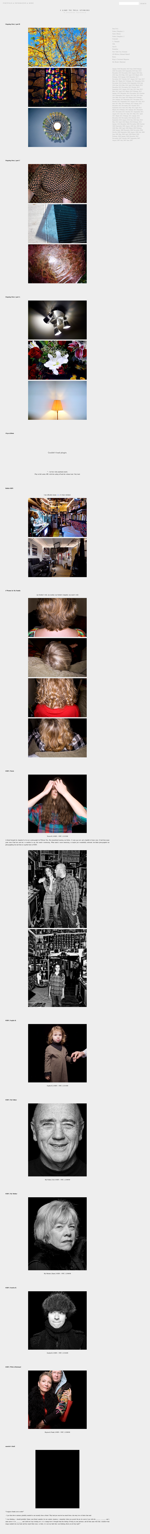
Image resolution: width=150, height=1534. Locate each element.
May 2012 (132, 108)
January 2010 (116, 124)
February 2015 (137, 91)
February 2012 (124, 110)
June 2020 (133, 69)
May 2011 (136, 114)
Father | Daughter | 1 (118, 31)
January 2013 (138, 103)
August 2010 (126, 120)
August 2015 (126, 89)
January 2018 (125, 77)
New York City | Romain (119, 52)
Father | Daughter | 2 (118, 36)
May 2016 (125, 85)
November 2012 (126, 106)
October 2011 (129, 112)
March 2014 (132, 97)
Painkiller (115, 49)
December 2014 (125, 93)
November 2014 (134, 93)
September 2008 (125, 132)
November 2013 (138, 99)
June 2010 (140, 120)
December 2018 (116, 73)
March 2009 (132, 128)
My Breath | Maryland (118, 62)
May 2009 (119, 128)
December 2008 (128, 130)
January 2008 (125, 136)
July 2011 (123, 114)
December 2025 (125, 69)
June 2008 (115, 134)
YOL (113, 44)
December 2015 (116, 87)
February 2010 (137, 122)
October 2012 (136, 106)
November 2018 (126, 73)
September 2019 (130, 71)
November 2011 (120, 112)
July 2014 (137, 95)
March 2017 (122, 81)
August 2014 (129, 95)
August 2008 (134, 132)
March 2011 (119, 116)
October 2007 (126, 138)
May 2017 (115, 81)
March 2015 (129, 91)
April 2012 (138, 108)
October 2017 (126, 79)
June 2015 (140, 89)
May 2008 (122, 134)
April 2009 (125, 128)
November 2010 (126, 118)
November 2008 (138, 130)
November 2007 (117, 138)
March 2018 (139, 75)
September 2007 (135, 138)
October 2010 (136, 118)
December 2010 (116, 118)
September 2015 (117, 89)
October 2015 (136, 87)
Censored (115, 39)
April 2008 (128, 134)
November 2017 (117, 79)
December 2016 (139, 81)
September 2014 (120, 95)
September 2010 (117, 120)
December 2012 (116, 106)
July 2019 (138, 71)
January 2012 (133, 110)
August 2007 (116, 140)
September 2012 (117, 108)
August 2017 (134, 79)
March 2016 (139, 85)
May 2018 (125, 75)
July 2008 (142, 132)
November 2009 (134, 124)
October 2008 (116, 132)
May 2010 (115, 122)
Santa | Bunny (116, 34)
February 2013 (129, 103)
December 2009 (125, 124)
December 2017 (134, 77)
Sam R (114, 47)
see (58, 495)
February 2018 (116, 77)
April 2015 (122, 91)
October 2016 (126, 83)
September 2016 (135, 83)
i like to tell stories (75, 10)
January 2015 (116, 93)
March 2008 (135, 134)
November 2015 (126, 87)
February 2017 (130, 81)
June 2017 (142, 79)
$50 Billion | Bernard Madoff (121, 54)
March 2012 (115, 110)
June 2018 (119, 75)
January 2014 (119, 99)
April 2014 (125, 97)
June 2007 (130, 140)
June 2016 (119, 85)
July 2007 (123, 140)
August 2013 (134, 101)
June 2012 (125, 108)
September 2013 (125, 101)
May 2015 (115, 91)
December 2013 (128, 99)
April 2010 (122, 122)
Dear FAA (115, 29)
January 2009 (119, 130)
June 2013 (115, 103)
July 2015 (133, 89)
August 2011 (116, 114)
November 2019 (120, 71)
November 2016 (117, 83)
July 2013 (142, 101)
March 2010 (129, 122)
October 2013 (116, 101)
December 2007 (134, 136)
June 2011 (130, 114)
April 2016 (132, 85)
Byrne (114, 57)
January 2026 (116, 69)
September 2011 (138, 112)
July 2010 (133, 120)
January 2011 (136, 116)
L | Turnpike (116, 41)
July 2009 (137, 126)
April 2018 (132, 75)
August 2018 (135, 73)
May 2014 (119, 97)
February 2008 (116, 136)
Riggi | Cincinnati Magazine (120, 59)
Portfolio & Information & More (18, 3)
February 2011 (127, 116)
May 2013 (122, 103)
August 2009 (129, 126)
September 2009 (120, 126)
